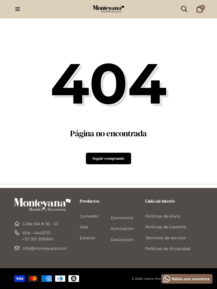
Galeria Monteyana (157, 279)
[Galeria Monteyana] (42, 210)
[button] (17, 9)
